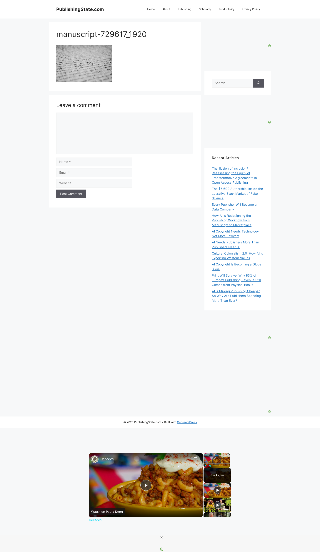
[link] (95, 459)
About (166, 9)
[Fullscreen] (227, 465)
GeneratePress (187, 422)
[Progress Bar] (217, 463)
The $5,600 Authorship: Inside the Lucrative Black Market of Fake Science (237, 193)
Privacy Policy (251, 9)
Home (151, 9)
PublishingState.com (80, 9)
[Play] (206, 465)
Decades (107, 459)
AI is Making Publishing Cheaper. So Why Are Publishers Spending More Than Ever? (236, 295)
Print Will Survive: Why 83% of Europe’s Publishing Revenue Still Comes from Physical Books (236, 280)
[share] (195, 457)
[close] (161, 537)
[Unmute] (210, 465)
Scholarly (205, 9)
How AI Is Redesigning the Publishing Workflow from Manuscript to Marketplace (231, 220)
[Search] (258, 83)
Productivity (226, 9)
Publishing (184, 9)
